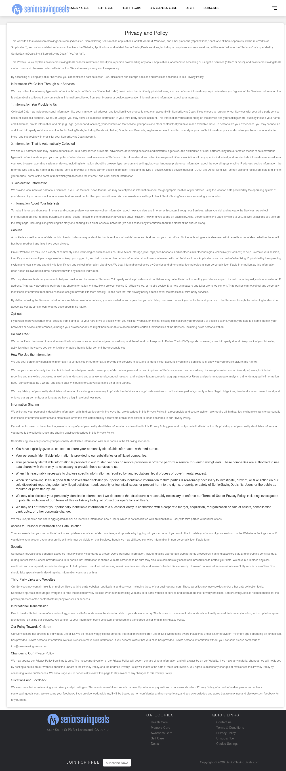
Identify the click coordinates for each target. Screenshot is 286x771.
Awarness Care (161, 733)
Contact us (223, 722)
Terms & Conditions (230, 727)
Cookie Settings (227, 743)
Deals (190, 8)
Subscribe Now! (117, 762)
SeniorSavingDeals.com (242, 762)
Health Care (131, 8)
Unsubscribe (225, 738)
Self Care (105, 8)
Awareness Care (163, 8)
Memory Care (78, 8)
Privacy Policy (226, 733)
